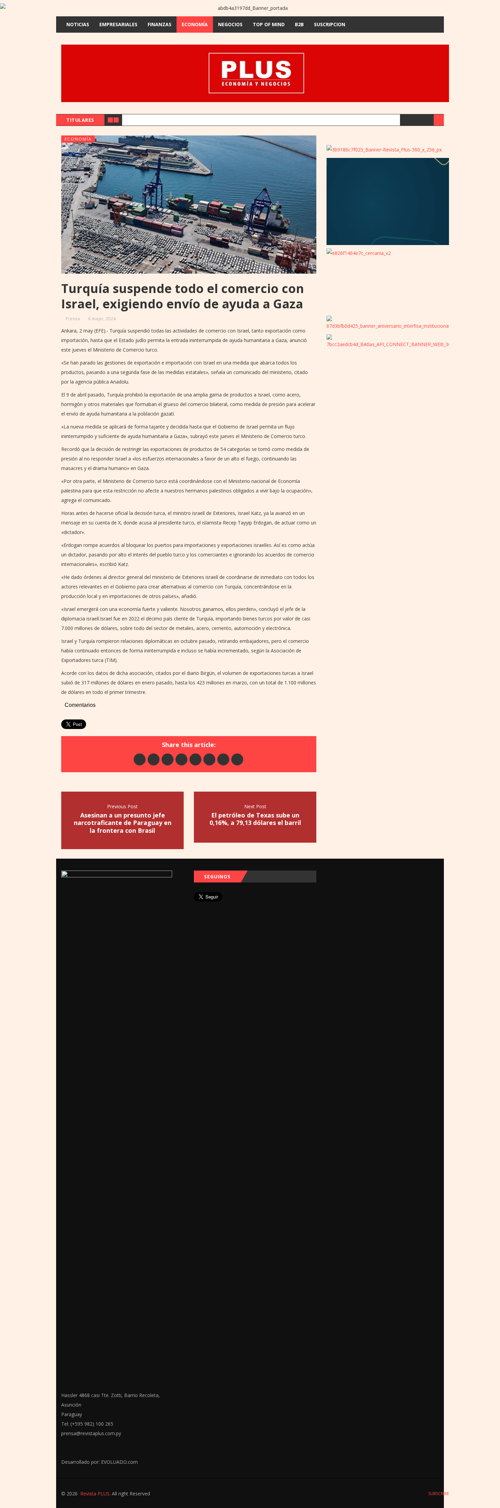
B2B (299, 24)
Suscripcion (329, 24)
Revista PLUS (95, 1493)
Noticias (77, 24)
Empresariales (118, 24)
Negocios (230, 24)
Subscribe (438, 1493)
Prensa (73, 319)
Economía (195, 24)
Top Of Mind (269, 24)
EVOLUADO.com (119, 1462)
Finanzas (159, 24)
